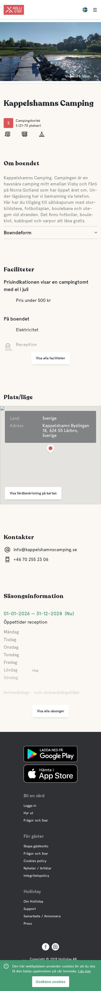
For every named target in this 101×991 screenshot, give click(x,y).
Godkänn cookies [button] (50, 982)
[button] (50, 450)
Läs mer (84, 971)
